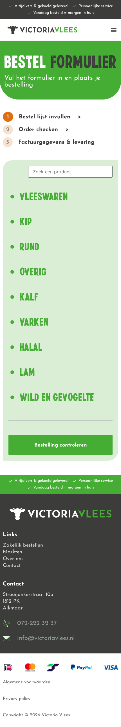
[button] (113, 29)
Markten (12, 552)
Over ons (13, 559)
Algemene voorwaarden (26, 682)
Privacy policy (16, 699)
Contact (12, 565)
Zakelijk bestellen (23, 545)
